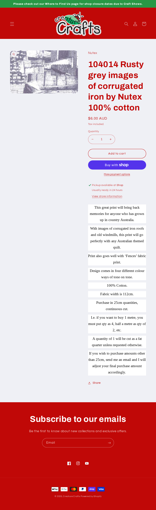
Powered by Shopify (91, 496)
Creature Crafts (71, 496)
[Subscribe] (109, 442)
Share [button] (97, 382)
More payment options (117, 174)
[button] (12, 23)
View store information (107, 196)
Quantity (93, 131)
